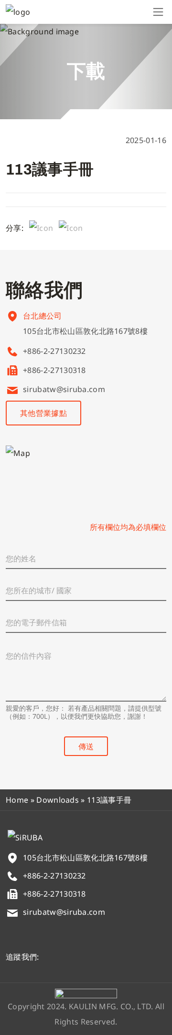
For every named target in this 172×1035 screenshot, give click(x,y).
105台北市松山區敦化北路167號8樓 (85, 331)
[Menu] (158, 12)
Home (17, 800)
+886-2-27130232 (54, 351)
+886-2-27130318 (54, 370)
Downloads (57, 800)
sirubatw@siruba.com (64, 389)
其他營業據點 (43, 413)
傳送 (86, 746)
